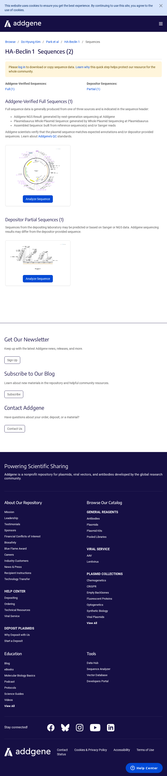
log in (21, 67)
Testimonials (12, 524)
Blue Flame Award (15, 548)
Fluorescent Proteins (99, 598)
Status (61, 754)
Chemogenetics (96, 580)
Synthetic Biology (97, 610)
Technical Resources (17, 610)
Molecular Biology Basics (19, 675)
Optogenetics (95, 604)
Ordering (9, 604)
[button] (161, 23)
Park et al (52, 42)
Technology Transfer (17, 579)
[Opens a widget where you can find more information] (144, 768)
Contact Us (14, 428)
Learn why (83, 67)
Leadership (11, 518)
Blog (7, 663)
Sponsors (10, 530)
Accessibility (122, 750)
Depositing (11, 597)
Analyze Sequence (38, 199)
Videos (8, 700)
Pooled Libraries (97, 536)
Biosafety (10, 542)
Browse (10, 42)
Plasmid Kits (94, 530)
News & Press (13, 567)
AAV (89, 555)
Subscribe (13, 394)
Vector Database (97, 675)
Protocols (10, 687)
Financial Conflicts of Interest (22, 536)
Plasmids (92, 524)
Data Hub (92, 663)
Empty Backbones (98, 592)
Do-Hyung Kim (30, 42)
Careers (9, 554)
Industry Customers (16, 560)
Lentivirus (93, 561)
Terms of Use (145, 750)
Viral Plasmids (95, 617)
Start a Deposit (13, 641)
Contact (62, 750)
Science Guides (14, 693)
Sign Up (12, 360)
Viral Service (12, 616)
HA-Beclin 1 (72, 42)
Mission (9, 512)
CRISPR (91, 586)
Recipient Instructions (17, 573)
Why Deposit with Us (17, 634)
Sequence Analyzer (98, 669)
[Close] (159, 5)
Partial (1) (93, 89)
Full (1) (10, 89)
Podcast (9, 681)
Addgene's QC (47, 136)
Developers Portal (98, 681)
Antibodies (93, 518)
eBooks (9, 669)
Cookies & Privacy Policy (90, 750)
